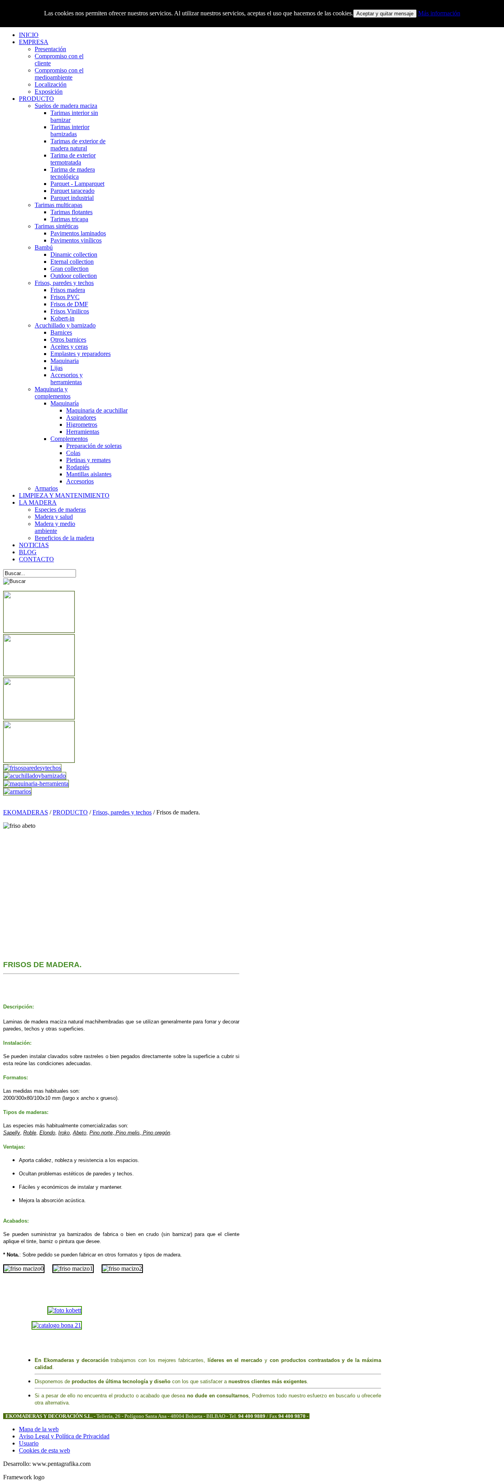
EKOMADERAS (25, 812)
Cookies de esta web (44, 1450)
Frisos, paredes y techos (122, 812)
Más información (439, 13)
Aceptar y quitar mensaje (384, 14)
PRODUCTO (70, 812)
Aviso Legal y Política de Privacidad (64, 1436)
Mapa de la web (39, 1429)
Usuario (29, 1443)
